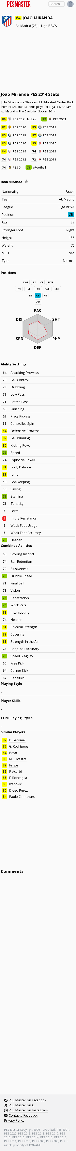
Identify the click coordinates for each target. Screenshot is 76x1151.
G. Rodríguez (18, 746)
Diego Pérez (18, 790)
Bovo (13, 753)
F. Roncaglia (18, 778)
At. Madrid (23, 26)
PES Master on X (21, 1105)
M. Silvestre (18, 759)
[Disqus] (38, 931)
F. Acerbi (15, 771)
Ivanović (15, 784)
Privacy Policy (14, 1121)
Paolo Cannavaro (22, 796)
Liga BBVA (49, 26)
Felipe (13, 765)
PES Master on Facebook (27, 1100)
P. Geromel (17, 740)
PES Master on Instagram (28, 1110)
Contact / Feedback (23, 1116)
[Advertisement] (38, 60)
